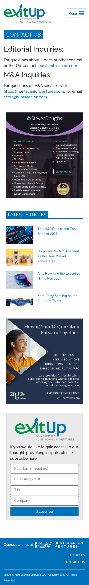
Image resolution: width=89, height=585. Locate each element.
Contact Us (74, 562)
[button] (76, 13)
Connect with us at (18, 544)
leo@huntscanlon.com (57, 65)
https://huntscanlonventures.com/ (35, 91)
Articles (77, 555)
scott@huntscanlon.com (25, 97)
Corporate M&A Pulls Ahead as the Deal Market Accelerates (58, 256)
